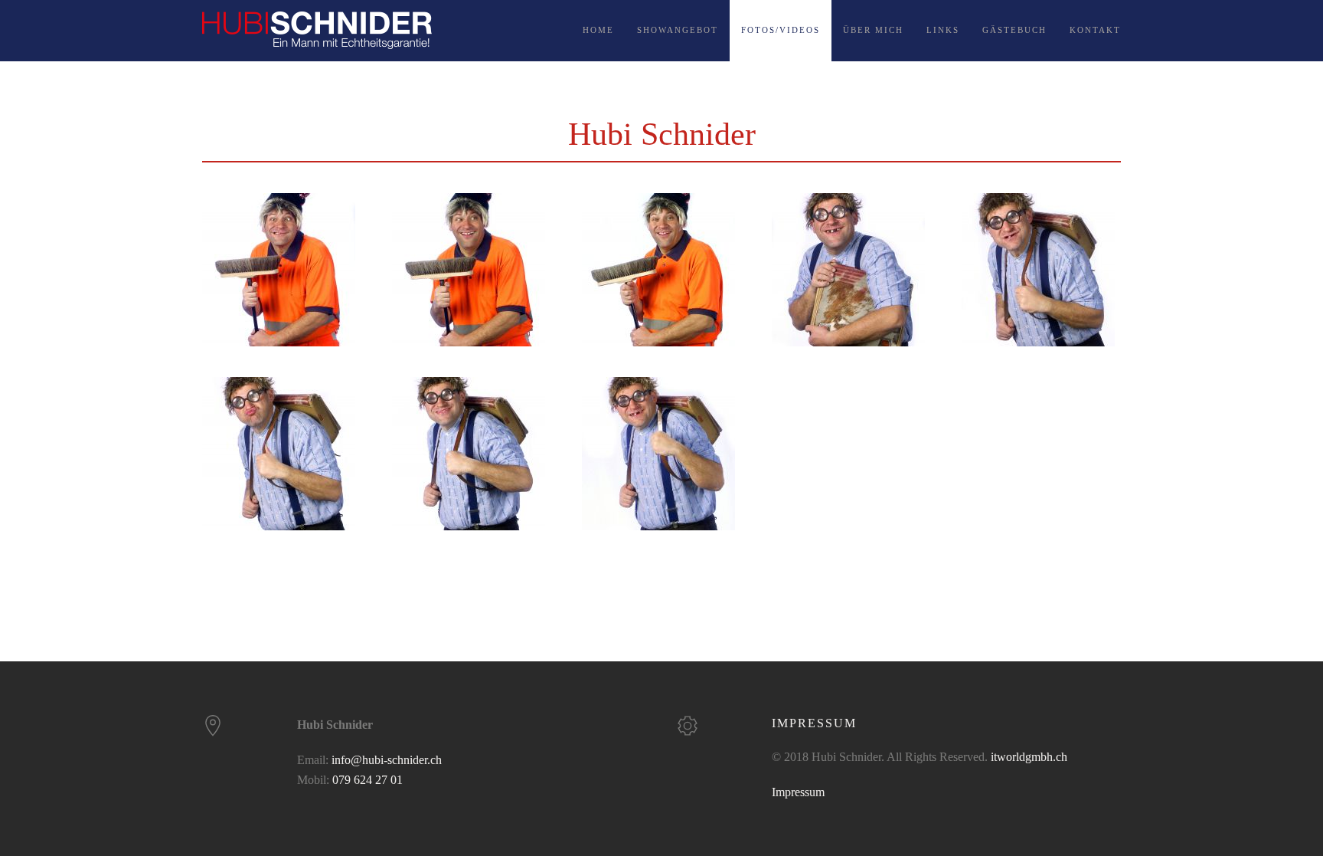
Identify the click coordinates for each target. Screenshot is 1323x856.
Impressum (798, 792)
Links (942, 29)
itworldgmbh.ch (1029, 756)
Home (598, 29)
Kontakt (1095, 29)
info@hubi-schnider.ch (387, 759)
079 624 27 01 (367, 779)
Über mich (873, 29)
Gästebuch (1014, 29)
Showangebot (677, 29)
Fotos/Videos (780, 29)
